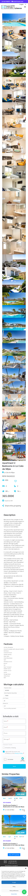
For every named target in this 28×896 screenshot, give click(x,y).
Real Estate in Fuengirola (11, 865)
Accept (14, 882)
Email (6, 727)
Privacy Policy (14, 894)
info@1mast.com (12, 863)
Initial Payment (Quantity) (10, 693)
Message (7, 739)
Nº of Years (5, 698)
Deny (14, 886)
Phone (5, 733)
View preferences (14, 890)
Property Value (7, 688)
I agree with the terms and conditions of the (14, 752)
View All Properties (14, 855)
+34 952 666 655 (12, 861)
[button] (26, 868)
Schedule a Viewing (10, 748)
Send (14, 766)
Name (6, 721)
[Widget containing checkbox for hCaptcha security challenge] (14, 759)
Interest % (5, 703)
